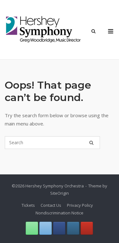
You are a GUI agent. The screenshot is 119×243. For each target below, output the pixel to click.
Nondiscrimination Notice (59, 213)
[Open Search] (93, 32)
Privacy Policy (80, 205)
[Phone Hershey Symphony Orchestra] (32, 228)
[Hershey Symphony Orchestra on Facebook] (59, 228)
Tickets (28, 205)
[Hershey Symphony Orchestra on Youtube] (87, 228)
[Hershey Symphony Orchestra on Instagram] (73, 228)
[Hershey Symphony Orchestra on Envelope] (45, 228)
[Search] (91, 142)
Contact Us (51, 205)
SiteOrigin (59, 193)
